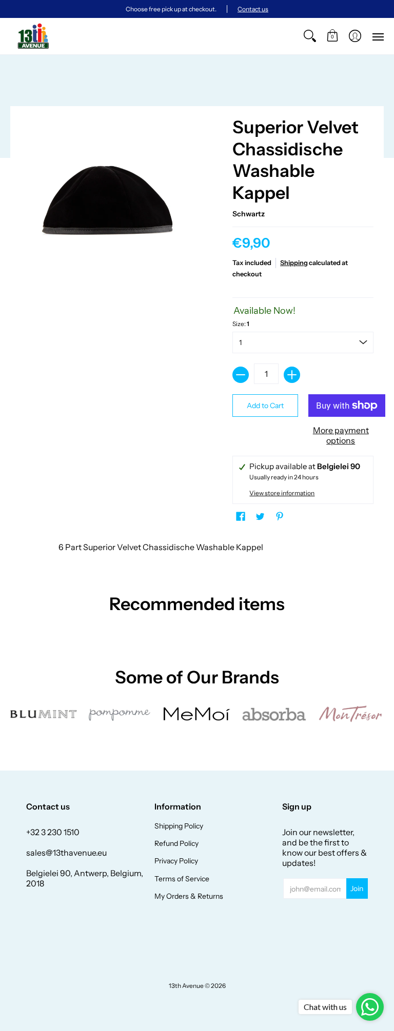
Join (356, 888)
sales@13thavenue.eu (66, 852)
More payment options (341, 435)
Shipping (294, 263)
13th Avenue (186, 985)
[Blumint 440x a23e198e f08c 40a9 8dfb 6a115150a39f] (43, 714)
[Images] (274, 713)
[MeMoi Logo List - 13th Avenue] (197, 714)
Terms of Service (181, 878)
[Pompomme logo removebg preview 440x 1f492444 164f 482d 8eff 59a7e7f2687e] (120, 714)
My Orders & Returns (188, 896)
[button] (332, 36)
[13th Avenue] (33, 36)
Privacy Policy (176, 860)
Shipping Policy (178, 826)
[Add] (292, 375)
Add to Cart (265, 405)
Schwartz (248, 213)
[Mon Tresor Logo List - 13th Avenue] (350, 713)
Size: (240, 324)
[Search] (310, 36)
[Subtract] (240, 375)
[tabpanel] (197, 549)
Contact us (253, 9)
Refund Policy (176, 843)
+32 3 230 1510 (53, 832)
